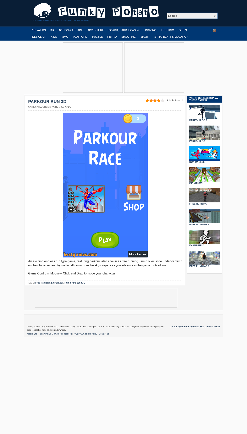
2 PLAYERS (38, 30)
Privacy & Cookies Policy (86, 334)
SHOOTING (128, 36)
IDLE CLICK (38, 36)
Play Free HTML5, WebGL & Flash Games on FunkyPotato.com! (96, 10)
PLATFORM (80, 36)
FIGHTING (167, 30)
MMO (65, 36)
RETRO (112, 36)
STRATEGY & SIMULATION (171, 36)
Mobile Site (32, 334)
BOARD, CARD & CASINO (124, 30)
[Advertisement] (93, 67)
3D (52, 30)
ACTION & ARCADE (70, 30)
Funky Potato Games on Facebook (55, 334)
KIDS (54, 36)
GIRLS (183, 30)
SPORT (145, 36)
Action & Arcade (61, 107)
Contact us (104, 334)
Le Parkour (57, 282)
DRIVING (150, 30)
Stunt (73, 282)
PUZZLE (97, 36)
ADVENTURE (95, 30)
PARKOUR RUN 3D (47, 101)
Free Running (42, 282)
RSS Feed (214, 30)
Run (66, 282)
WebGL (81, 282)
